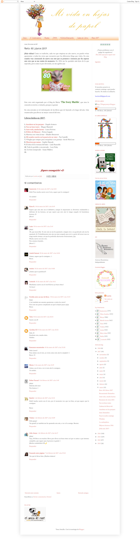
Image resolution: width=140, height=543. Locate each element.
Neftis (102, 336)
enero (102, 387)
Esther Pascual (34, 380)
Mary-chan (103, 333)
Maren (31, 365)
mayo (102, 374)
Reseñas (46, 38)
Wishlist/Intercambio (67, 38)
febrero (102, 384)
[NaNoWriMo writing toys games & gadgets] (105, 109)
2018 (99, 348)
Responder (32, 200)
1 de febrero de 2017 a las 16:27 (48, 433)
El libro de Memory (33, 132)
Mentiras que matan (33, 142)
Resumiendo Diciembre (106, 393)
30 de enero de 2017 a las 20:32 (48, 330)
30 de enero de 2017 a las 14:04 (50, 253)
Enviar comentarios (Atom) (42, 497)
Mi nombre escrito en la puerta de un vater (41, 137)
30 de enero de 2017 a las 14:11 (46, 282)
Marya (102, 317)
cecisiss (31, 269)
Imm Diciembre (104, 413)
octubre (102, 358)
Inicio (25, 38)
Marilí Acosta (104, 320)
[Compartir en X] (51, 176)
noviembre (103, 355)
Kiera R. (32, 206)
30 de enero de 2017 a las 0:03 (46, 189)
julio (101, 368)
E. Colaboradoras (35, 38)
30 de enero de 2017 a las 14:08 (45, 269)
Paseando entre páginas (36, 453)
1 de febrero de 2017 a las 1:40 (49, 380)
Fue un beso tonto (32, 127)
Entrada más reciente (32, 493)
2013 (99, 443)
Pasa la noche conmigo (106, 416)
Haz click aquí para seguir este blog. (105, 56)
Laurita (108, 296)
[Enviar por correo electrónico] (47, 176)
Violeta (31, 418)
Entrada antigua (83, 493)
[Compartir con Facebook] (53, 176)
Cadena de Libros (82, 38)
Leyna (102, 330)
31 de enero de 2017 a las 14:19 (44, 365)
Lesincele (32, 282)
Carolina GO (33, 330)
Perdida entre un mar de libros (39, 297)
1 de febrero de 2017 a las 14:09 (45, 418)
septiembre (103, 361)
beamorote (32, 189)
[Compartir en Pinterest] (55, 176)
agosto (102, 364)
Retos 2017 (95, 38)
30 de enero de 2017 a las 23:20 (55, 347)
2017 (99, 352)
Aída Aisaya (33, 433)
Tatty (31, 317)
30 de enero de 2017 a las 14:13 (60, 297)
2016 (99, 433)
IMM (55, 38)
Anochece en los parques (107, 409)
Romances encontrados (36, 347)
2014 (99, 440)
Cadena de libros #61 (106, 406)
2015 (99, 437)
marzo (102, 381)
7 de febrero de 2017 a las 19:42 (55, 453)
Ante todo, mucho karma (107, 397)
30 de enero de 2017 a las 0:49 (45, 206)
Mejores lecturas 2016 (106, 425)
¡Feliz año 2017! (104, 429)
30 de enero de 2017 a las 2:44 (43, 226)
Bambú (31, 398)
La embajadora (104, 422)
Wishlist (102, 419)
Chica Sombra (104, 314)
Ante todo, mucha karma (35, 129)
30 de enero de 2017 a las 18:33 (43, 317)
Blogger (81, 529)
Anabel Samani (34, 253)
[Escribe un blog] (49, 176)
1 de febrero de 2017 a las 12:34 (45, 398)
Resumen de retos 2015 (106, 400)
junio (101, 371)
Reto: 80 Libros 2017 (106, 390)
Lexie (31, 226)
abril (101, 378)
